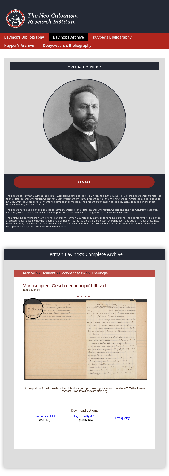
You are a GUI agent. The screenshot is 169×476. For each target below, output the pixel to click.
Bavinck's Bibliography (24, 37)
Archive (29, 273)
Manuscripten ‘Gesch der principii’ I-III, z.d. (65, 285)
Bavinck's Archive (68, 37)
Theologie (100, 273)
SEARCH (84, 182)
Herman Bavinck (84, 66)
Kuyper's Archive (19, 45)
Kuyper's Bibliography (112, 37)
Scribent (48, 273)
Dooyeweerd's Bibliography (67, 45)
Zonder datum (73, 273)
